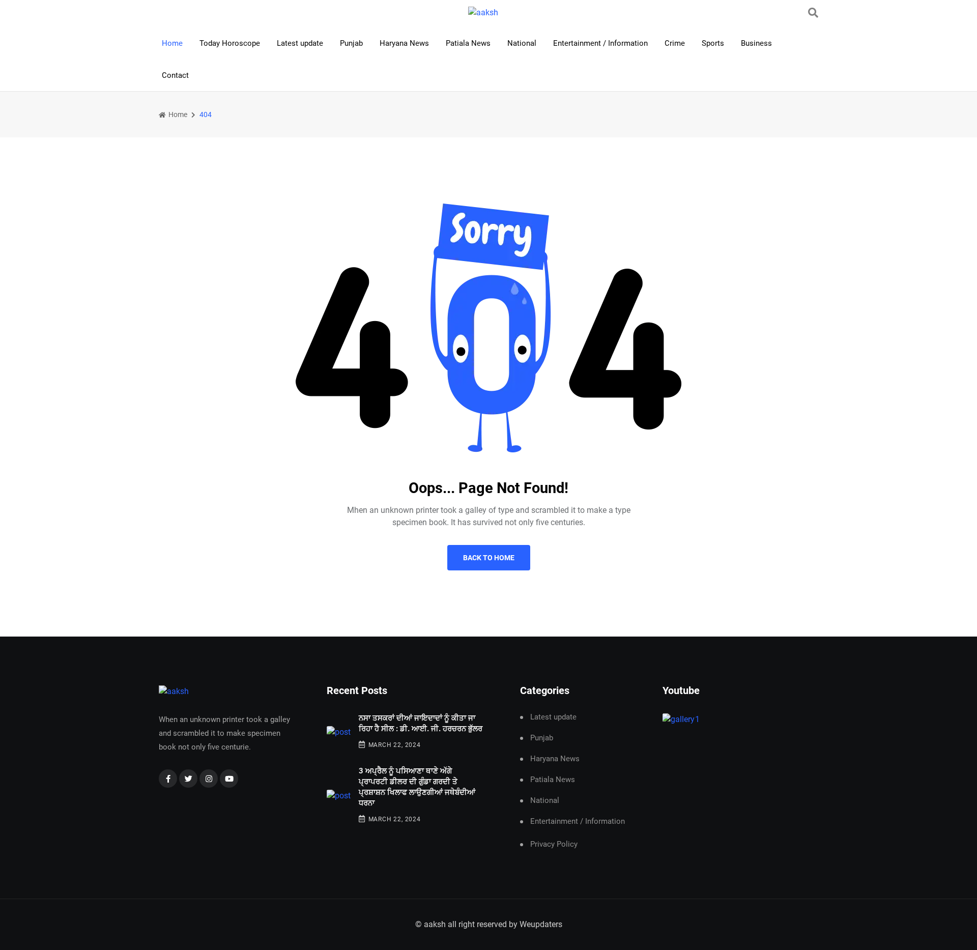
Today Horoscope (229, 43)
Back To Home (488, 558)
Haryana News (404, 43)
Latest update (300, 43)
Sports (713, 43)
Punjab (351, 43)
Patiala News (468, 43)
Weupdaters (541, 924)
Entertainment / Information (600, 43)
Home (172, 43)
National (521, 43)
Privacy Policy (554, 844)
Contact (175, 75)
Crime (675, 43)
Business (756, 43)
